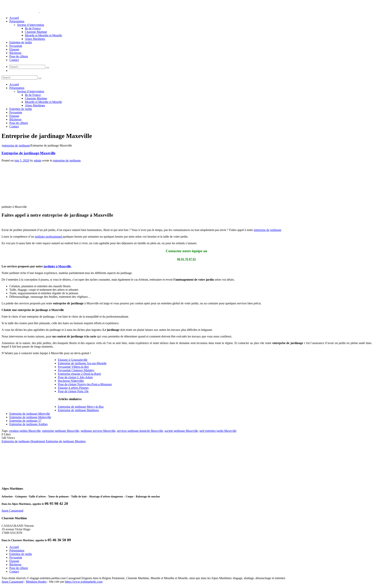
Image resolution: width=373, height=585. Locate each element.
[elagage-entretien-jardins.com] (39, 11)
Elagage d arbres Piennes (73, 387)
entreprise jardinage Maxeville (60, 430)
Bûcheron (15, 52)
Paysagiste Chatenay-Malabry (76, 370)
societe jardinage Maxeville (181, 430)
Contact (14, 59)
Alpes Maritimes (35, 38)
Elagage (14, 49)
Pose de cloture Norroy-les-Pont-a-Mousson (85, 384)
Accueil (14, 17)
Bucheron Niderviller (71, 380)
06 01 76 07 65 (186, 259)
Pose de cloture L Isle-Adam (75, 377)
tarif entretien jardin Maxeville (218, 430)
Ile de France (33, 28)
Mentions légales (36, 581)
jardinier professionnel (49, 236)
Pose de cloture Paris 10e (73, 391)
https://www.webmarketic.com (83, 581)
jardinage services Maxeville (98, 430)
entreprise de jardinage (16, 145)
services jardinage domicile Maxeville (140, 430)
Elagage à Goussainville (72, 359)
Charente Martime (36, 31)
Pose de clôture (18, 56)
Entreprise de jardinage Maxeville (28, 153)
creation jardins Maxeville (25, 430)
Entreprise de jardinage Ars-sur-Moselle (82, 363)
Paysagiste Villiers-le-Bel (73, 366)
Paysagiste (15, 45)
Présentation (16, 21)
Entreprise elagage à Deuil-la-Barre (79, 373)
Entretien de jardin (20, 42)
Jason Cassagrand (12, 510)
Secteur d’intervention (30, 24)
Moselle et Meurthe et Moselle (43, 35)
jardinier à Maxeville (57, 266)
